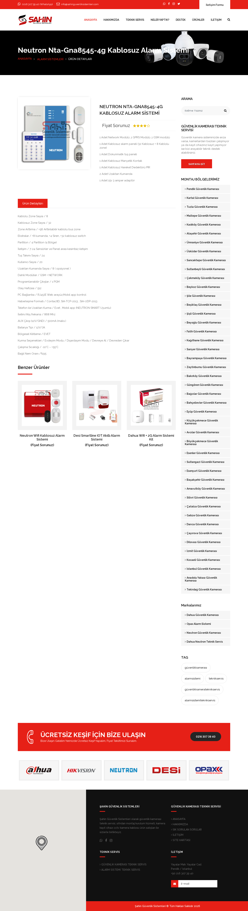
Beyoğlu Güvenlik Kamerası (203, 322)
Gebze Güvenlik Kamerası (202, 515)
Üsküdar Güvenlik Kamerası (203, 251)
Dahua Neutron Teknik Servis (204, 641)
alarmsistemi (192, 678)
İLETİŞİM (216, 19)
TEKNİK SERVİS (135, 19)
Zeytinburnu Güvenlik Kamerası (206, 367)
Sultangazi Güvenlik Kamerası (205, 461)
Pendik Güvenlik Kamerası (202, 189)
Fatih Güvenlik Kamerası (201, 331)
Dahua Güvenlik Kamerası (202, 615)
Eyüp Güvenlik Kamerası (201, 411)
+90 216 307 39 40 (182, 873)
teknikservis (216, 678)
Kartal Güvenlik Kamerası (202, 197)
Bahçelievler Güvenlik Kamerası (206, 402)
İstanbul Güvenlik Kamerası (203, 568)
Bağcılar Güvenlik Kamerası (203, 393)
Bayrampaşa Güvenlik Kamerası (206, 358)
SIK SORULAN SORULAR (187, 829)
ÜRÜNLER (198, 19)
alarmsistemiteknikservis (200, 700)
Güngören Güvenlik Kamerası (204, 384)
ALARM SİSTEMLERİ (50, 59)
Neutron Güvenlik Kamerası (203, 632)
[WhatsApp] (164, 3)
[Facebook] (169, 3)
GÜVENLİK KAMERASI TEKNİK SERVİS (124, 864)
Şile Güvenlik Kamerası (200, 295)
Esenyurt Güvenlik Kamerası (203, 470)
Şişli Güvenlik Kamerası (201, 313)
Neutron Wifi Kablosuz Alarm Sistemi (42, 437)
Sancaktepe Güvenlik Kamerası (206, 260)
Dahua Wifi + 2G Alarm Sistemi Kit (151, 437)
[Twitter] (179, 3)
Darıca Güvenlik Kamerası (202, 524)
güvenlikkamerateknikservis (202, 689)
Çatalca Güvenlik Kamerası (203, 506)
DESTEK (181, 19)
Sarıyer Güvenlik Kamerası (202, 349)
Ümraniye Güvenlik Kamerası (204, 242)
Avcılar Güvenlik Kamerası (202, 432)
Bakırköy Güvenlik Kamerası (204, 376)
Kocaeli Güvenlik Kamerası (203, 559)
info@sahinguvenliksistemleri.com (80, 4)
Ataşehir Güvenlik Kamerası (203, 233)
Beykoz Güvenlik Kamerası (203, 286)
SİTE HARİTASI (181, 840)
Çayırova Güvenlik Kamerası (204, 533)
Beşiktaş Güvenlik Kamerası (203, 304)
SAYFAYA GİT (196, 164)
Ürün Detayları (32, 203)
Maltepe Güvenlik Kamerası (203, 215)
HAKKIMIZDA (111, 19)
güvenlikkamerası (196, 667)
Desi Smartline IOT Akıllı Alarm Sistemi (97, 437)
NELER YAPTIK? (160, 19)
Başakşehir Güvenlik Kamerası (205, 479)
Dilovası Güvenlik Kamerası (203, 542)
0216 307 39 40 (206, 737)
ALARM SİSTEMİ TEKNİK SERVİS (120, 869)
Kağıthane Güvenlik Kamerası (204, 340)
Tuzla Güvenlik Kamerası (202, 206)
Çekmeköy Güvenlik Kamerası (205, 278)
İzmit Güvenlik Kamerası (201, 551)
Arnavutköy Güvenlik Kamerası (205, 488)
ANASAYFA (90, 19)
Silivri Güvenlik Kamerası (201, 497)
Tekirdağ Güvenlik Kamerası (204, 589)
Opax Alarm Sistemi (198, 623)
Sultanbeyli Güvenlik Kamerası (205, 269)
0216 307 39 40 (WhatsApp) (37, 4)
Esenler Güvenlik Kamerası (203, 453)
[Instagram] (173, 3)
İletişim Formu (215, 4)
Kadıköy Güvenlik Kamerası (203, 224)
